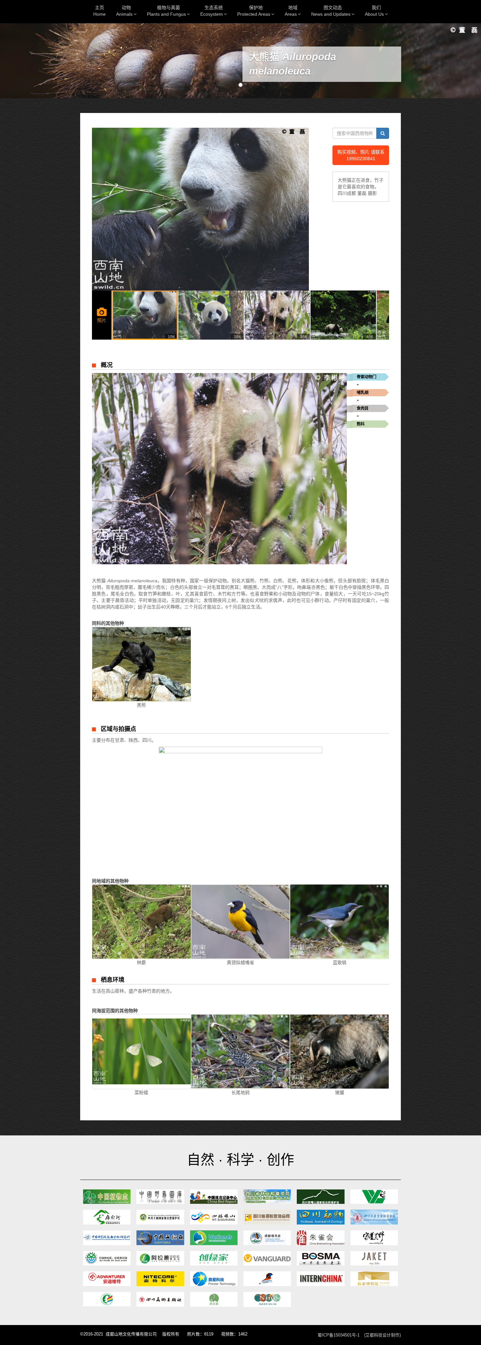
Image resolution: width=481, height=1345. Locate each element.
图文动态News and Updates (330, 11)
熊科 (361, 424)
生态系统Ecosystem (211, 11)
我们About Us (374, 11)
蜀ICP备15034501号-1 (339, 1335)
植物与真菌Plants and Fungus (166, 11)
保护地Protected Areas (253, 11)
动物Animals (124, 11)
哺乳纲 (362, 392)
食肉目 (362, 408)
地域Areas (291, 11)
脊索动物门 (366, 377)
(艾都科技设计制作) (382, 1335)
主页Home (99, 11)
